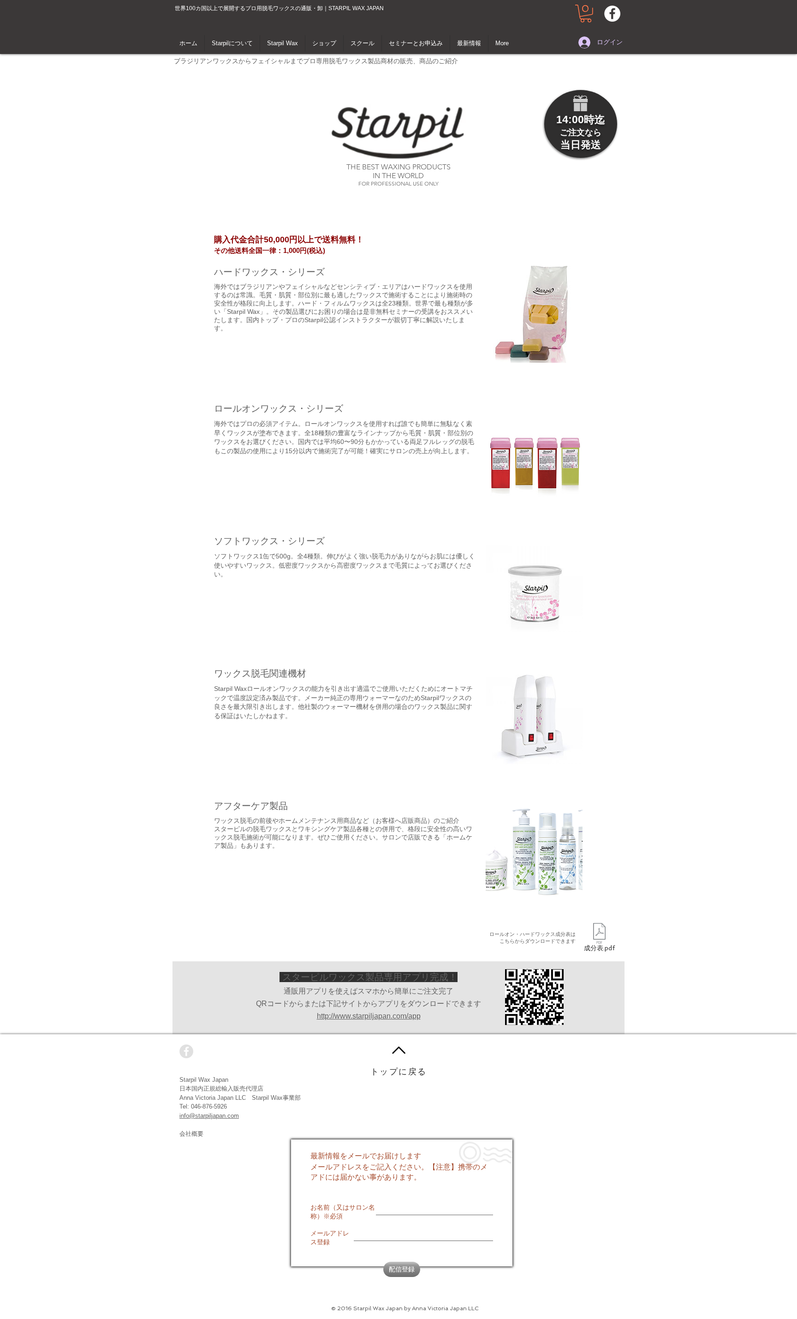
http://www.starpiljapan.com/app (369, 1016)
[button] (585, 14)
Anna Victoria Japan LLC (212, 1097)
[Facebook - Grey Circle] (186, 1051)
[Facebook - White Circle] (612, 14)
